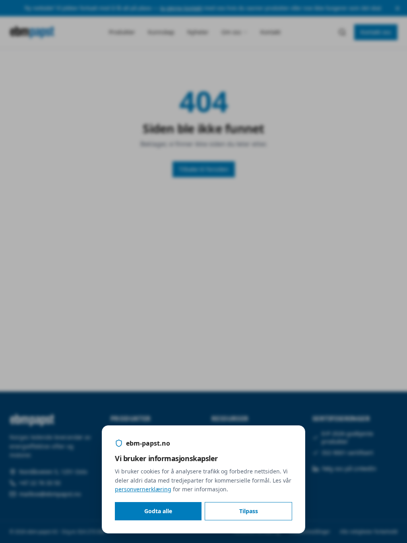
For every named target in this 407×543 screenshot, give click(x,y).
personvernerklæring (143, 489)
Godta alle (158, 511)
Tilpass (248, 511)
